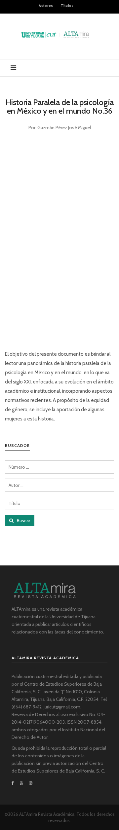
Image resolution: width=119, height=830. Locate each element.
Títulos (67, 5)
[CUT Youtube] (21, 783)
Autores (46, 5)
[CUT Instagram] (30, 783)
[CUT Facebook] (14, 783)
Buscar (23, 520)
